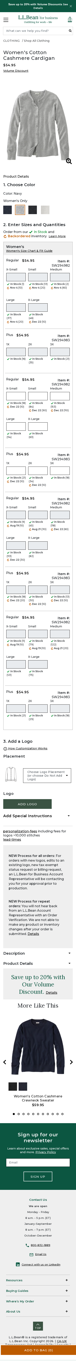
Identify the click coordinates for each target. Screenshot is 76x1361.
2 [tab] (19, 1114)
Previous (5, 1062)
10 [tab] (58, 1114)
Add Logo (27, 804)
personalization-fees (20, 831)
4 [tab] (28, 1114)
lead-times (12, 840)
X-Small (11, 269)
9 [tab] (53, 1114)
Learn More (57, 236)
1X (7, 344)
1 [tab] (14, 1114)
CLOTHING (11, 41)
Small (32, 269)
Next (71, 1062)
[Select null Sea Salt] (45, 210)
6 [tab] (38, 1114)
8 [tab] (48, 1114)
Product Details (16, 176)
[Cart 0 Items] (70, 19)
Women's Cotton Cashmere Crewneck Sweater (38, 1098)
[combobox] (38, 31)
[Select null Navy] (7, 210)
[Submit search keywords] (70, 30)
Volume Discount (15, 71)
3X (52, 344)
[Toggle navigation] (6, 19)
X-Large (34, 300)
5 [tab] (33, 1114)
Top (38, 1328)
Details (33, 934)
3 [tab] (23, 1114)
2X (30, 344)
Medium (56, 269)
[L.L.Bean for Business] (38, 19)
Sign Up (38, 1177)
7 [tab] (43, 1114)
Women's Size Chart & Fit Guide (29, 251)
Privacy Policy (45, 1152)
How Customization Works (27, 748)
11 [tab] (62, 1114)
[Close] (71, 6)
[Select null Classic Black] (33, 210)
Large (10, 300)
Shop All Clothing (36, 41)
